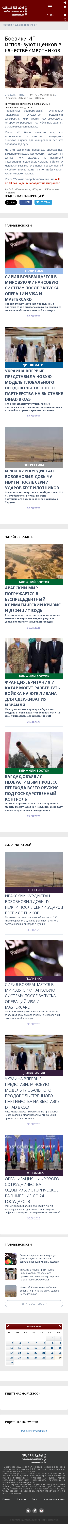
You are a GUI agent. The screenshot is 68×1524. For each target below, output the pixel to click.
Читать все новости (34, 1303)
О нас (35, 1499)
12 (28, 1348)
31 (11, 1362)
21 (43, 1353)
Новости (7, 24)
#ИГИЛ (34, 94)
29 (52, 1357)
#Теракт (11, 98)
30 (60, 1357)
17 (11, 1353)
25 (19, 1357)
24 (11, 1357)
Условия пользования (55, 1499)
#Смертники (47, 94)
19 (28, 1353)
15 (52, 1348)
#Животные (25, 98)
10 (11, 1348)
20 (35, 1353)
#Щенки (39, 98)
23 (60, 1353)
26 (28, 1357)
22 (52, 1353)
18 (19, 1353)
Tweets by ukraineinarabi (34, 1430)
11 (19, 1348)
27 (35, 1357)
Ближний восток (25, 24)
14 (43, 1348)
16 (60, 1348)
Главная (6, 1499)
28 (43, 1357)
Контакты (21, 1499)
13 (35, 1348)
